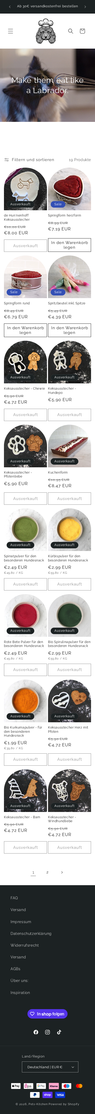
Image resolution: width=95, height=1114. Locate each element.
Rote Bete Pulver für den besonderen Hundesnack (24, 644)
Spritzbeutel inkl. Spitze (67, 303)
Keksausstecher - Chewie (24, 388)
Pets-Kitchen (38, 1104)
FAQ (14, 898)
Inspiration (20, 993)
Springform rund (17, 303)
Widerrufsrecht (25, 945)
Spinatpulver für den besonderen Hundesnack (24, 558)
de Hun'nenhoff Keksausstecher (17, 217)
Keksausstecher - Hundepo (62, 391)
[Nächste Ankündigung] (85, 7)
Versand (18, 910)
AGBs (15, 969)
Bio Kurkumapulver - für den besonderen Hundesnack (23, 731)
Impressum (21, 922)
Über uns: (19, 981)
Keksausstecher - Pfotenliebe (18, 475)
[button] (10, 31)
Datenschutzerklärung (31, 933)
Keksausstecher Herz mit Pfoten (68, 730)
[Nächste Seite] (62, 872)
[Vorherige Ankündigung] (10, 7)
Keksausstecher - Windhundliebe (62, 819)
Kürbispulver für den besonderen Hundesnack (68, 558)
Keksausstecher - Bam (22, 817)
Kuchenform (58, 472)
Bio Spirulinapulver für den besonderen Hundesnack (69, 644)
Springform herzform (64, 215)
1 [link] (33, 872)
